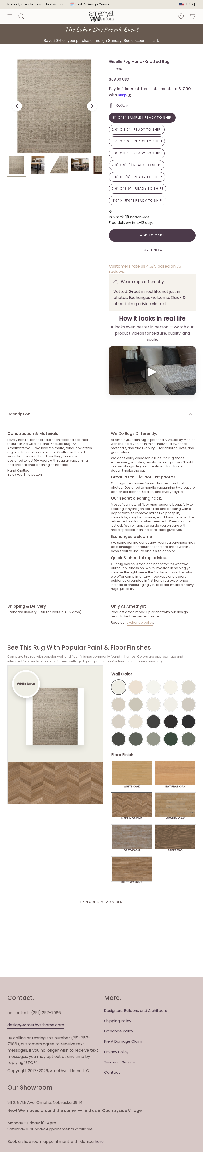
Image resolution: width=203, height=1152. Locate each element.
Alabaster (153, 704)
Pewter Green (136, 739)
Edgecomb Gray (118, 704)
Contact (112, 1072)
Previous (17, 106)
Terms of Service (119, 1062)
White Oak (132, 785)
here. (99, 1141)
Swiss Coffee (136, 687)
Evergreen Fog (153, 739)
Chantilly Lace (153, 687)
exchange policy (140, 622)
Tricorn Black (188, 722)
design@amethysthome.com (35, 1025)
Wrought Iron (118, 739)
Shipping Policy (117, 1020)
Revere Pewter (136, 704)
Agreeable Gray (188, 704)
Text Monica (55, 4)
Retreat (188, 739)
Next (92, 106)
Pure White (171, 704)
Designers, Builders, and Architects (135, 1010)
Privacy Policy (116, 1051)
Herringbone (131, 817)
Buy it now (152, 250)
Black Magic (171, 722)
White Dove (118, 687)
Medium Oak (175, 817)
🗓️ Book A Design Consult (90, 4)
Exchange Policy (118, 1031)
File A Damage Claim (123, 1041)
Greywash (132, 849)
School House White (136, 722)
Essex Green (171, 739)
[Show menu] (10, 16)
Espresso (175, 849)
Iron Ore (153, 722)
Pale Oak (188, 687)
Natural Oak (175, 785)
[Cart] (192, 16)
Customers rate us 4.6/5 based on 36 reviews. (145, 268)
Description (18, 414)
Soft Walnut (131, 880)
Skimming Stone (118, 722)
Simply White (171, 687)
